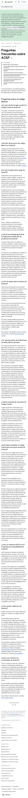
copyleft (23, 158)
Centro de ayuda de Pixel (7, 770)
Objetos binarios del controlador (9, 740)
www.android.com (5, 773)
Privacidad (20, 789)
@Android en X (5, 746)
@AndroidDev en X (6, 749)
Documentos (9, 43)
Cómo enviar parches (7, 698)
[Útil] (13, 46)
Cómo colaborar (18, 653)
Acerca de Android (6, 786)
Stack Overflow (5, 778)
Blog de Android (5, 751)
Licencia (15, 789)
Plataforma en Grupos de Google (9, 756)
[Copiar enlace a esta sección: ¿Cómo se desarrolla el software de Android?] (9, 284)
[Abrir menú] (2, 2)
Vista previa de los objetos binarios (9, 735)
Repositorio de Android (7, 727)
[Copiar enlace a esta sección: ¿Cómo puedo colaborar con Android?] (9, 608)
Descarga (3, 732)
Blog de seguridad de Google (8, 754)
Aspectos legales (6, 789)
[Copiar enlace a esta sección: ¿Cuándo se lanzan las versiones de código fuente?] (13, 404)
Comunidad (15, 786)
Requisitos (3, 730)
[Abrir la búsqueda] (16, 2)
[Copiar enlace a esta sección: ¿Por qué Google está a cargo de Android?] (9, 172)
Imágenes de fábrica (6, 737)
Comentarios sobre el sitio (9, 791)
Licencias (23, 165)
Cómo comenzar (17, 43)
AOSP (2, 43)
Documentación (7, 6)
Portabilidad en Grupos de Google (9, 761)
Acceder (23, 2)
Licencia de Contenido (14, 714)
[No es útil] (15, 46)
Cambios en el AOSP (7, 36)
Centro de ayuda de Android (8, 768)
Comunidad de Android (7, 650)
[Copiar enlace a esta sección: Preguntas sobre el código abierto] (9, 102)
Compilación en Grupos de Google (9, 759)
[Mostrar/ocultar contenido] (11, 63)
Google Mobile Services (7, 775)
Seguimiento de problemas (8, 780)
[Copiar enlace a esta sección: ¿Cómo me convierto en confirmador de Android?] (20, 660)
